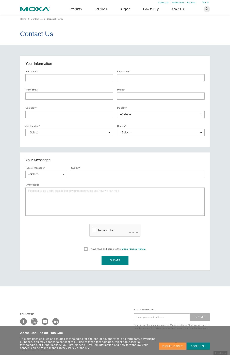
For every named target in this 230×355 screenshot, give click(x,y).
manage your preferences (68, 345)
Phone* (121, 89)
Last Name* (123, 71)
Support (125, 9)
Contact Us (163, 3)
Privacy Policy (66, 348)
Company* (31, 107)
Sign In (205, 2)
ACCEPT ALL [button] (198, 346)
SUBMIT (115, 260)
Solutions (100, 9)
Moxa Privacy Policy (133, 249)
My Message (32, 184)
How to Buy (151, 9)
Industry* (122, 107)
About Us (177, 9)
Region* (121, 126)
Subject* (75, 167)
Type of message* (35, 167)
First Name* (31, 71)
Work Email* (31, 89)
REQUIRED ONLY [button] (172, 346)
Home (23, 19)
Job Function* (32, 126)
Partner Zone (178, 3)
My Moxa (191, 3)
